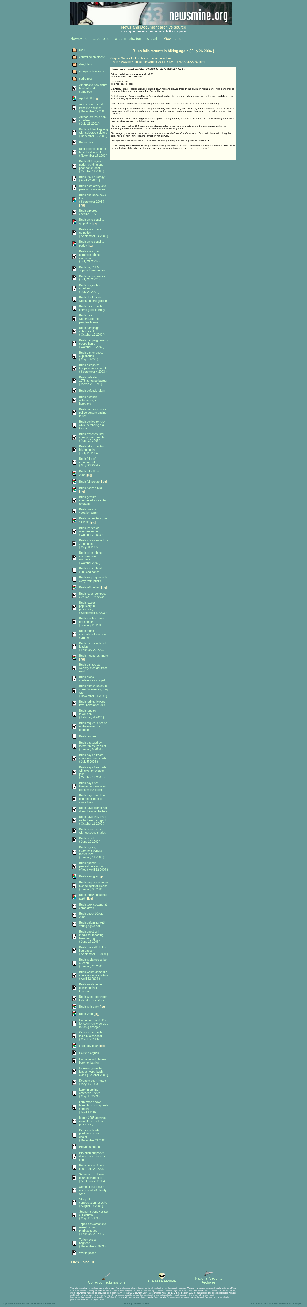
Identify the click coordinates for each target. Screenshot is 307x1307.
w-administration (128, 38)
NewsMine (78, 38)
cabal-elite (101, 38)
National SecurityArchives (208, 1280)
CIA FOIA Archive (162, 1281)
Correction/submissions (106, 1282)
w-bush (152, 38)
